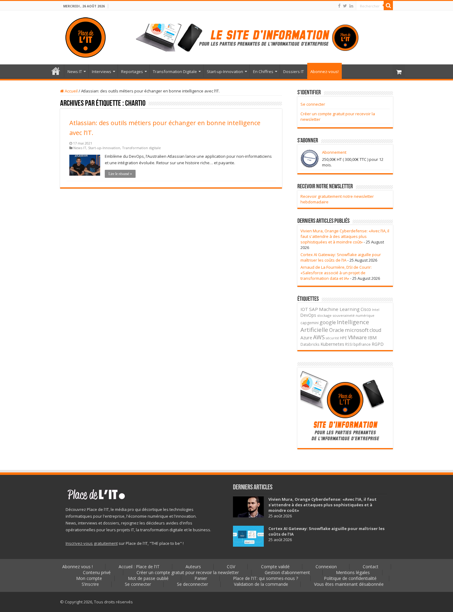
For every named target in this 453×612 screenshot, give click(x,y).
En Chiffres (263, 71)
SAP (313, 309)
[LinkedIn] (351, 6)
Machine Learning (339, 309)
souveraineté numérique (353, 315)
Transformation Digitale (175, 71)
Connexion (326, 566)
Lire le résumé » (120, 174)
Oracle (336, 330)
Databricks (310, 344)
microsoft (357, 329)
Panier (200, 578)
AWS (319, 337)
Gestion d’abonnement (287, 572)
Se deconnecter (192, 584)
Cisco (366, 309)
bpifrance (362, 344)
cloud (375, 330)
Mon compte (89, 578)
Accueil (71, 91)
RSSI (349, 344)
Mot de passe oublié (148, 578)
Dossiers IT (293, 71)
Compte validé (275, 566)
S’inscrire (90, 584)
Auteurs (193, 566)
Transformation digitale (141, 147)
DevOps (308, 315)
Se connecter (312, 104)
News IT (74, 71)
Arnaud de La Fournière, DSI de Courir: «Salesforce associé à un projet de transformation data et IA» (336, 272)
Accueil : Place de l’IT (56, 70)
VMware (357, 337)
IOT (304, 309)
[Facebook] (339, 6)
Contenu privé (97, 572)
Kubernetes (332, 344)
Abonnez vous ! (77, 566)
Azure (306, 338)
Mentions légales (353, 572)
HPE (343, 338)
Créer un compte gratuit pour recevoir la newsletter (188, 572)
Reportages (132, 71)
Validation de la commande (261, 584)
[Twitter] (345, 6)
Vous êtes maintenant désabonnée (349, 584)
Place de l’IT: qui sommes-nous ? (265, 578)
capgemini (309, 322)
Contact (370, 566)
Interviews (101, 71)
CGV (231, 566)
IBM (372, 337)
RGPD (378, 344)
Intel (375, 310)
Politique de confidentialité (350, 578)
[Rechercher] (388, 5)
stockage (324, 315)
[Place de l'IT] (85, 36)
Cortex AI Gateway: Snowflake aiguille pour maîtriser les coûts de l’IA (340, 257)
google (328, 322)
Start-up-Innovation (225, 71)
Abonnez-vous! (324, 71)
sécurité (332, 338)
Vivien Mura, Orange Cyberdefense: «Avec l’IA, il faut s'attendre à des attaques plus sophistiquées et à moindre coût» (344, 236)
